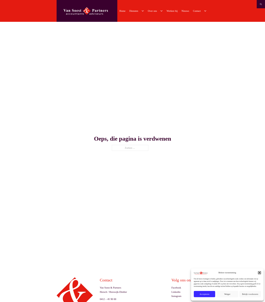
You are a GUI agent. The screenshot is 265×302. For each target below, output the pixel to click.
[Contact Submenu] (205, 11)
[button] (259, 272)
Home (122, 11)
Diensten (133, 11)
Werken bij (172, 11)
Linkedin (175, 292)
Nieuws (185, 11)
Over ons (152, 11)
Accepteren (204, 294)
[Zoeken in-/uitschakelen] (261, 4)
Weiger (227, 294)
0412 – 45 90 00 (108, 299)
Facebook (176, 287)
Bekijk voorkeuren (250, 294)
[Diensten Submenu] (143, 11)
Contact (197, 11)
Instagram (176, 296)
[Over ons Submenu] (161, 11)
